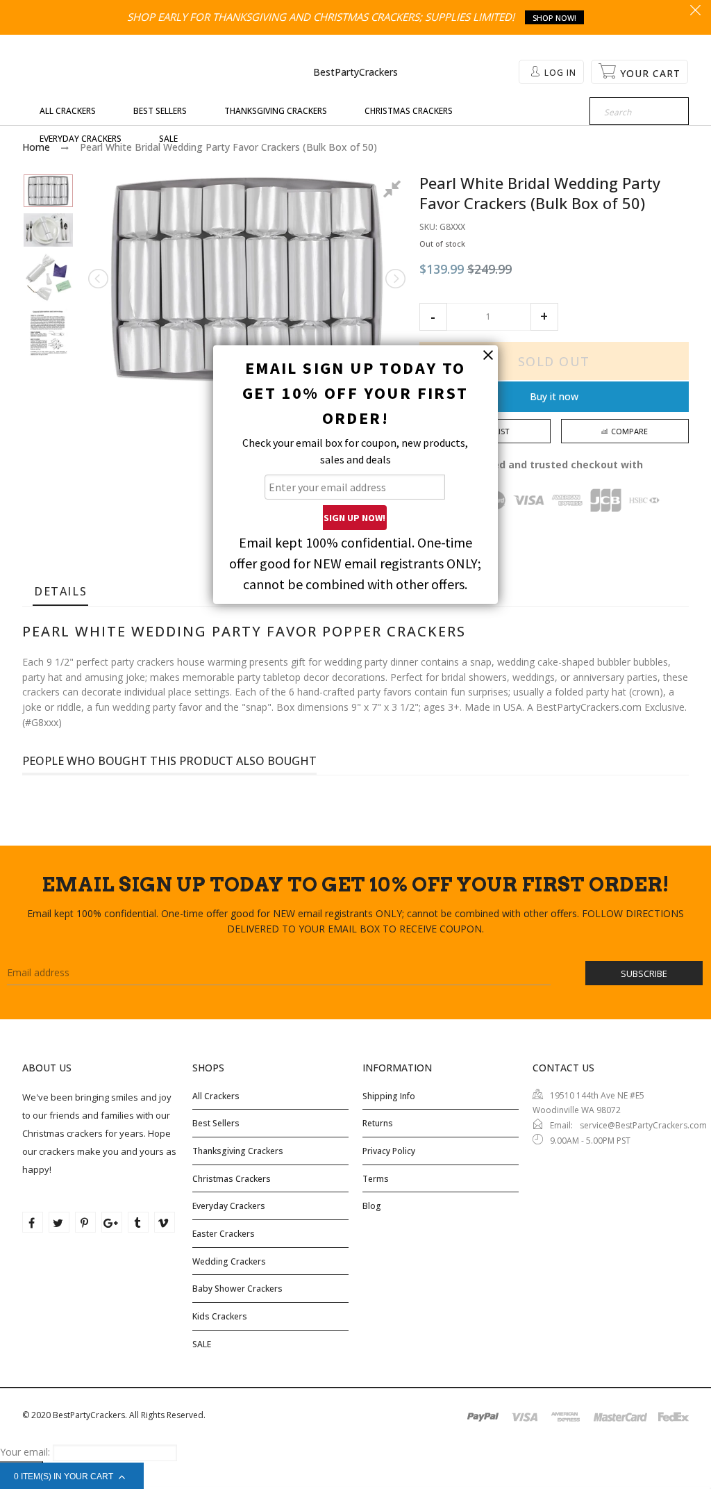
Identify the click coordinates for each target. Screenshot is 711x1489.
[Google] (111, 1222)
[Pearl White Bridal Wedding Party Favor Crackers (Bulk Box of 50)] (48, 191)
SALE (201, 1344)
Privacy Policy (388, 1151)
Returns (377, 1123)
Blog (371, 1206)
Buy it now (554, 396)
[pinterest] (85, 1222)
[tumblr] (138, 1222)
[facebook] (32, 1222)
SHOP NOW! (554, 18)
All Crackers (216, 1096)
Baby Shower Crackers (237, 1288)
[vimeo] (164, 1222)
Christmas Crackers (231, 1179)
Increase (544, 317)
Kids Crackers (219, 1316)
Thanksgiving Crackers (237, 1151)
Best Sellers (216, 1123)
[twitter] (59, 1222)
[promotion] (695, 11)
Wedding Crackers (229, 1261)
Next (394, 279)
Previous (99, 279)
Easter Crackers (223, 1234)
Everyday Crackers (228, 1206)
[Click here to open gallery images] (394, 191)
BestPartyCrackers (355, 72)
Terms (375, 1179)
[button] (433, 317)
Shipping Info (388, 1096)
